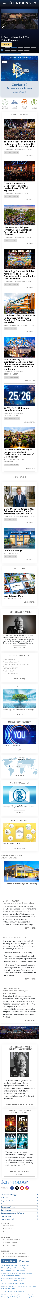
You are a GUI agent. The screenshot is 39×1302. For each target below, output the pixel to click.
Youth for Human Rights (8, 1288)
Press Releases (10, 1226)
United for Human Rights (28, 1286)
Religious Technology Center (9, 1273)
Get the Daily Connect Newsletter (16, 1253)
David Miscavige (20, 1270)
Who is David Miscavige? (10, 673)
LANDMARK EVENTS (19, 1027)
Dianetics (14, 1265)
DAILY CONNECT (19, 568)
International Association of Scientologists (13, 1278)
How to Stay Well (7, 1219)
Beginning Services (8, 1201)
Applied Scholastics (20, 1283)
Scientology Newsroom (8, 1270)
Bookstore (5, 1204)
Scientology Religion (7, 1268)
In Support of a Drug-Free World (10, 1286)
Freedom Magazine (6, 1281)
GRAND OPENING (10, 240)
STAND (16, 1281)
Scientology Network (24, 1265)
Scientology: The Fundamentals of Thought (18, 709)
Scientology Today (8, 1207)
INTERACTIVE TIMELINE (12, 418)
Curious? (19, 85)
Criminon (3, 1283)
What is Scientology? (9, 659)
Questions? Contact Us (12, 1240)
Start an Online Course (25, 1273)
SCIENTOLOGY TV (10, 519)
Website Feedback (11, 1243)
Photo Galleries (10, 1229)
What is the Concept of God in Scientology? (16, 664)
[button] (7, 47)
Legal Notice (31, 1297)
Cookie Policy (14, 1297)
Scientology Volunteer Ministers (10, 1275)
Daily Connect (6, 1210)
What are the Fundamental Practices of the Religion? (10, 668)
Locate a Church (19, 91)
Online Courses (6, 1198)
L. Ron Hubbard (5, 1265)
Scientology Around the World (12, 1213)
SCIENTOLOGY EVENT (11, 152)
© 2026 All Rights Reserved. (19, 1295)
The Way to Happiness (25, 1281)
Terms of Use (23, 1297)
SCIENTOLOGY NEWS (19, 114)
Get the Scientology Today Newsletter (17, 1256)
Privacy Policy (5, 1297)
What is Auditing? (8, 671)
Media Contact (9, 1232)
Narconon (11, 1283)
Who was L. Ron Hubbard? (11, 662)
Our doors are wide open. (19, 88)
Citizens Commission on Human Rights (12, 1291)
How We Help (6, 1216)
